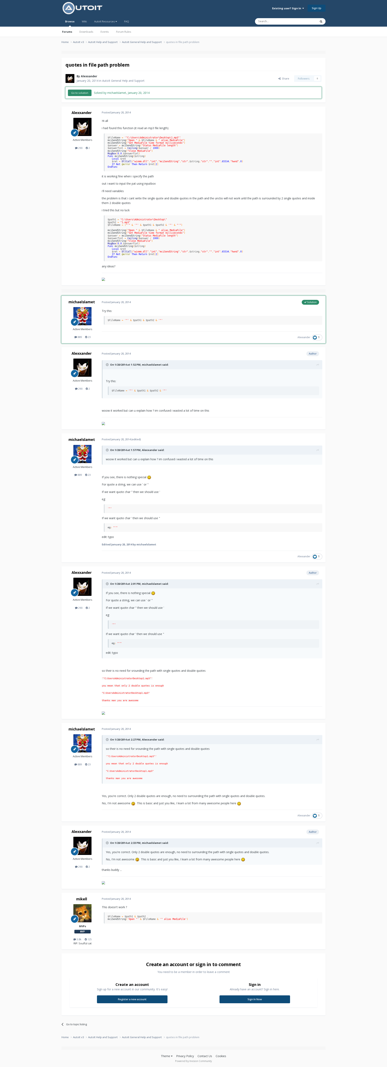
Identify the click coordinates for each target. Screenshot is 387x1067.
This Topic (305, 21)
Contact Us (205, 1056)
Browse (70, 21)
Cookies (221, 1056)
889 (79, 337)
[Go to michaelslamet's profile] (82, 316)
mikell (81, 898)
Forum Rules (123, 31)
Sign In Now (255, 999)
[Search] (321, 21)
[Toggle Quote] (107, 364)
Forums (67, 31)
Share (285, 78)
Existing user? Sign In (287, 8)
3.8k (78, 939)
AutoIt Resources (104, 21)
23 (89, 337)
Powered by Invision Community (193, 1061)
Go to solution (79, 93)
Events (105, 31)
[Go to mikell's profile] (82, 913)
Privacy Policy (185, 1056)
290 (80, 148)
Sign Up (316, 8)
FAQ (126, 21)
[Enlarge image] (149, 477)
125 (89, 939)
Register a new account (132, 999)
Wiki (84, 21)
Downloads (86, 31)
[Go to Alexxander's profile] (70, 78)
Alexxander (89, 76)
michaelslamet (82, 301)
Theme (166, 1056)
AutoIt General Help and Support (123, 81)
